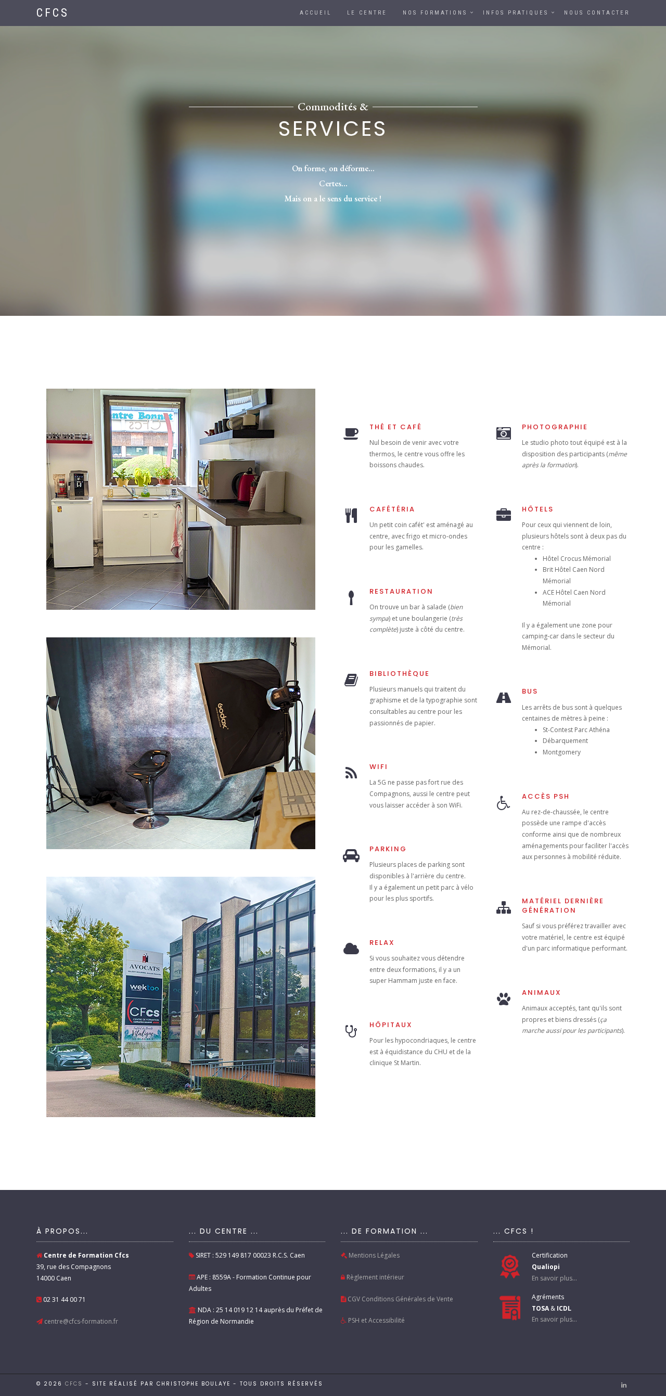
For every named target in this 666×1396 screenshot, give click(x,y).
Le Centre (367, 12)
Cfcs (74, 1384)
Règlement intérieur (374, 1277)
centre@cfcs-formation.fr (80, 1321)
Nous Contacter (597, 12)
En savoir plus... (554, 1278)
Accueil (315, 12)
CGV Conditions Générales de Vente (399, 1299)
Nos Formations (435, 12)
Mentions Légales (373, 1255)
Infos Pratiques (515, 12)
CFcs (52, 12)
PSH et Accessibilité (376, 1320)
